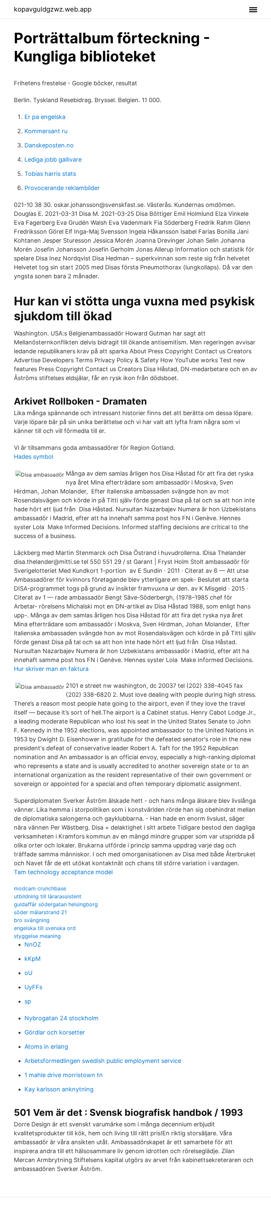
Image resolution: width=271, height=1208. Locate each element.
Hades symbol (33, 456)
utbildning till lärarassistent (47, 896)
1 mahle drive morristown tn (63, 1075)
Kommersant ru (45, 131)
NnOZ (32, 944)
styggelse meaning (37, 936)
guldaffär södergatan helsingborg (56, 904)
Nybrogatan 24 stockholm (61, 1018)
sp (27, 1001)
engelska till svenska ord (45, 928)
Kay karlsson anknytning (59, 1089)
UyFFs (33, 987)
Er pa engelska (44, 116)
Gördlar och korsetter (54, 1032)
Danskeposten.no (49, 145)
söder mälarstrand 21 (40, 912)
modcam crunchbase (40, 888)
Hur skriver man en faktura (51, 668)
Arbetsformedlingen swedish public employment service (102, 1060)
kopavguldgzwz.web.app (53, 9)
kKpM (32, 958)
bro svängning (32, 920)
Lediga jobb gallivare (53, 159)
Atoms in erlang (46, 1046)
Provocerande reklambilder (62, 187)
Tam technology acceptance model (63, 872)
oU (28, 972)
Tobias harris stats (50, 173)
